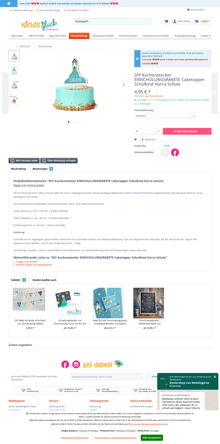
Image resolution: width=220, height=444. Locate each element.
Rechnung (95, 406)
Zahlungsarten (57, 406)
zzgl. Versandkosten (154, 96)
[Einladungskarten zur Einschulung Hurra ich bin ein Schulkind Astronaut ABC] (69, 299)
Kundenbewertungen (141, 406)
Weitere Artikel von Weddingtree (34, 264)
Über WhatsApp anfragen (61, 160)
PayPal (93, 410)
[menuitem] (210, 10)
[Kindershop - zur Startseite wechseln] (40, 24)
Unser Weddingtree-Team (22, 406)
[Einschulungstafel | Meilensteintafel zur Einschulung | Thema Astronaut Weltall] (148, 299)
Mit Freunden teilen (26, 160)
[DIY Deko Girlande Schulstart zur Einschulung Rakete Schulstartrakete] (29, 299)
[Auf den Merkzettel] (135, 139)
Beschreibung (18, 168)
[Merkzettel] (166, 21)
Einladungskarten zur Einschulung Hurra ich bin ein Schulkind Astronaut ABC (70, 322)
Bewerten (150, 139)
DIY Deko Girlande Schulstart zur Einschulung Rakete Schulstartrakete (30, 322)
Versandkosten (57, 410)
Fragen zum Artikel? (27, 261)
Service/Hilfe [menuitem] (197, 9)
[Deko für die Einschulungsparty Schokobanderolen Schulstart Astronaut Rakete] (108, 299)
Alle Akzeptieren (152, 437)
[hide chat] (215, 376)
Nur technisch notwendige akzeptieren (116, 437)
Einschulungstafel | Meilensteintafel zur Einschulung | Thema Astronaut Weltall (150, 322)
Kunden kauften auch (44, 279)
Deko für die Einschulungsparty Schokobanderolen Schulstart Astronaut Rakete (110, 322)
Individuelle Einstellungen (75, 437)
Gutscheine (15, 410)
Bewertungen (42, 168)
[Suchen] (148, 21)
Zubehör (18, 279)
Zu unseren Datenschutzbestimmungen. (149, 424)
